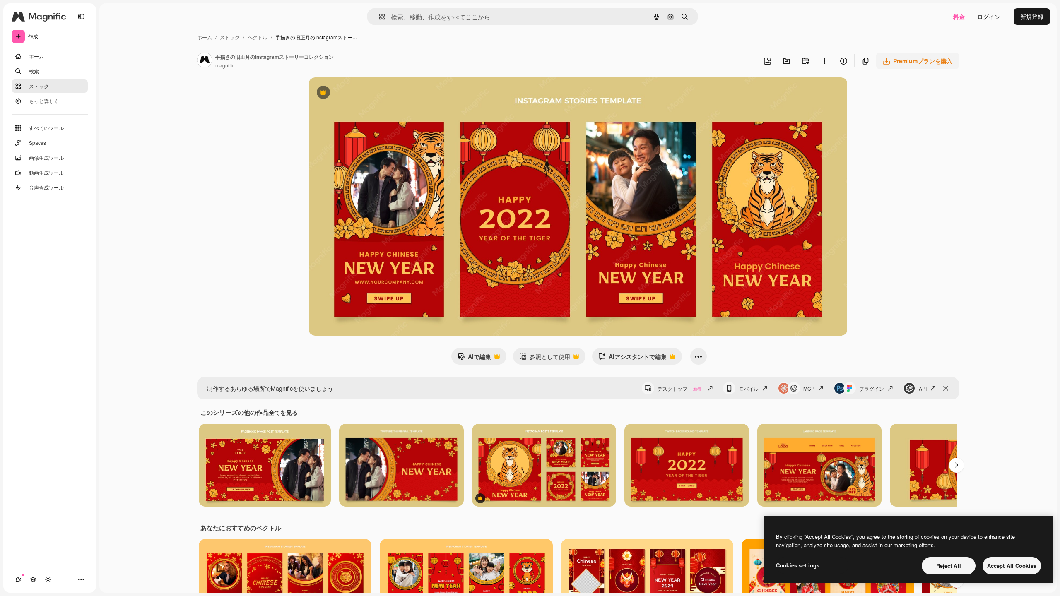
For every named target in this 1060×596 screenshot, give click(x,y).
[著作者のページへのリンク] (204, 61)
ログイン (988, 16)
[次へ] (956, 465)
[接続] (18, 579)
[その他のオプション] (824, 61)
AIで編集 (474, 358)
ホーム (204, 37)
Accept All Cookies (1011, 566)
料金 (959, 16)
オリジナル (365, 93)
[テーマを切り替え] (48, 579)
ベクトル (257, 37)
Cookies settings (797, 565)
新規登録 (1031, 16)
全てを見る (283, 412)
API (923, 388)
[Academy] (33, 579)
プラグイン (871, 388)
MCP (808, 388)
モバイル (749, 388)
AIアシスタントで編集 (632, 358)
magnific (224, 65)
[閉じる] (945, 388)
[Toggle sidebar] (81, 16)
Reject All (948, 566)
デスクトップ (679, 388)
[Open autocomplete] (378, 17)
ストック (230, 37)
